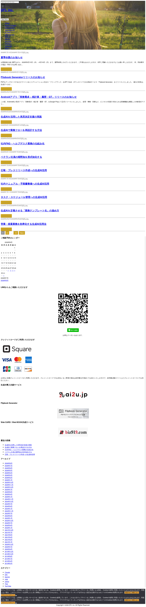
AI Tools (8, 32)
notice (7, 581)
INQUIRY (8, 41)
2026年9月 (4, 280)
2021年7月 (8, 532)
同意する (127, 592)
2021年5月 (8, 535)
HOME (7, 23)
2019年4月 (8, 561)
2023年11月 (9, 511)
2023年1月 (8, 518)
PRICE (7, 37)
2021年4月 (8, 537)
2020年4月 (8, 549)
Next (22, 233)
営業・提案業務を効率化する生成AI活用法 (23, 223)
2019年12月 (9, 551)
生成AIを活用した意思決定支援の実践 (21, 116)
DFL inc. (7, 9)
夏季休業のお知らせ (12, 57)
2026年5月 (8, 470)
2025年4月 (8, 494)
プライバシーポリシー (8, 595)
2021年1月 (8, 542)
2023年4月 (8, 516)
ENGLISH (8, 46)
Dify (6, 574)
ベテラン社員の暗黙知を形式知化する (21, 156)
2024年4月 (8, 506)
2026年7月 (8, 465)
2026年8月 (8, 463)
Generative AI (9, 30)
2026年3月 (8, 475)
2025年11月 (9, 485)
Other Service (9, 35)
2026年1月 (8, 480)
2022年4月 (8, 525)
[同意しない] (16, 595)
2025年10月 (9, 487)
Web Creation (10, 28)
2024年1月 (8, 508)
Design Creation (10, 25)
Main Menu (5, 19)
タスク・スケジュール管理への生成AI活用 (24, 197)
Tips (6, 584)
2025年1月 (8, 496)
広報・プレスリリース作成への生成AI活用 (24, 170)
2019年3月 (8, 563)
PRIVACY (8, 44)
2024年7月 (8, 504)
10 (16, 233)
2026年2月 (8, 477)
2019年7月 (8, 558)
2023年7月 (8, 513)
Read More (6, 69)
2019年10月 (9, 554)
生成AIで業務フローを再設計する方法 (21, 130)
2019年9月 (8, 556)
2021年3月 (8, 539)
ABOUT (7, 39)
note (6, 579)
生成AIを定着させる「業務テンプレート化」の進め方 (30, 210)
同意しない (135, 592)
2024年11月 (9, 499)
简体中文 (8, 48)
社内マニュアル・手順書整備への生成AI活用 (25, 183)
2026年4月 (8, 473)
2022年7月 (8, 523)
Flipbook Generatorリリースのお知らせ (23, 77)
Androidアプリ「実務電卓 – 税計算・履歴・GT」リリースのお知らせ (39, 96)
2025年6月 (8, 492)
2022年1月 (8, 527)
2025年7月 (8, 489)
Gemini (7, 577)
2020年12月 (9, 544)
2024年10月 (9, 501)
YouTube (8, 586)
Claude (7, 572)
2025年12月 (9, 482)
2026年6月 (8, 468)
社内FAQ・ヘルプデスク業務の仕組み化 (22, 143)
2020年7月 (8, 547)
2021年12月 (9, 530)
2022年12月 (9, 520)
